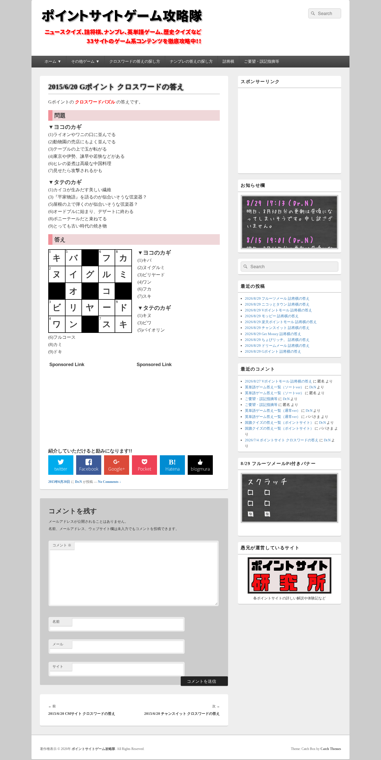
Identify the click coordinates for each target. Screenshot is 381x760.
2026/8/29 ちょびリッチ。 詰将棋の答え (277, 340)
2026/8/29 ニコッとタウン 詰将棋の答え (277, 304)
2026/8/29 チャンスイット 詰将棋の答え (277, 328)
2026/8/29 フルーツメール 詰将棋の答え (277, 298)
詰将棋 (228, 61)
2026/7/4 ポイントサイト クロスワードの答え (282, 440)
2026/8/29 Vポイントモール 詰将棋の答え (278, 310)
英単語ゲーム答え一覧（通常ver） (272, 410)
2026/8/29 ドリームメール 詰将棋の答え (277, 345)
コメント (61, 545)
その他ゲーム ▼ (85, 61)
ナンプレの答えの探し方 (191, 61)
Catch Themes (330, 749)
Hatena (172, 469)
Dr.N (78, 482)
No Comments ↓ (109, 482)
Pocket (144, 469)
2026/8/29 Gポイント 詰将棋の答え (273, 351)
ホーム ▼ (53, 61)
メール (57, 644)
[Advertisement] (91, 405)
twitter (60, 469)
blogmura (200, 469)
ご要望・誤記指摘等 (261, 61)
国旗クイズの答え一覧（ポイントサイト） (279, 422)
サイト (57, 666)
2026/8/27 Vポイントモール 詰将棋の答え (278, 381)
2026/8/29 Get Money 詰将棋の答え (273, 334)
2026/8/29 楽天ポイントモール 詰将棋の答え (281, 322)
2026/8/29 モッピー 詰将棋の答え (272, 316)
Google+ (116, 469)
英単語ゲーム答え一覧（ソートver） (274, 387)
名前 (56, 621)
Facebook (88, 469)
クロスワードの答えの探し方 (134, 61)
